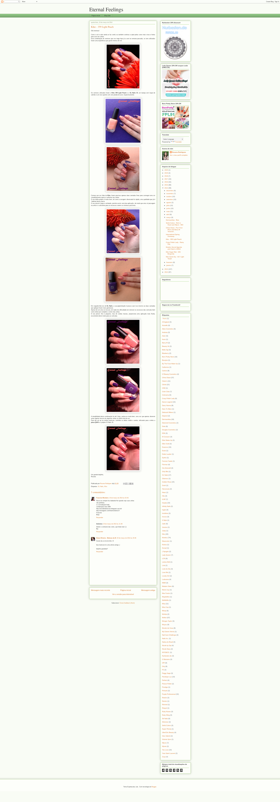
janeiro (169, 265)
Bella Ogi (165, 350)
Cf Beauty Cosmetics (169, 374)
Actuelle (165, 325)
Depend (165, 416)
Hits (163, 496)
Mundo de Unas (167, 628)
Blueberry (165, 353)
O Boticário (166, 659)
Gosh (164, 485)
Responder (99, 517)
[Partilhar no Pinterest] (132, 484)
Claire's (164, 381)
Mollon (164, 617)
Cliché (164, 384)
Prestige (165, 687)
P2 (163, 670)
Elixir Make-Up (167, 440)
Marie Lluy (165, 590)
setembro (169, 199)
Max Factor (166, 593)
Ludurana (165, 579)
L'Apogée (165, 551)
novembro (170, 193)
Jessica (164, 527)
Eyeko (164, 457)
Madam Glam (167, 586)
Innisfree (165, 513)
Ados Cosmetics (167, 329)
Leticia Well (166, 562)
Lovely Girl (165, 576)
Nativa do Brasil (167, 642)
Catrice (164, 371)
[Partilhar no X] (128, 484)
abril (168, 214)
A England (165, 322)
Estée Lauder (166, 454)
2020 (166, 170)
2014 (166, 188)
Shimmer (165, 722)
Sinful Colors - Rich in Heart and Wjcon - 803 (174, 224)
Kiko (105, 486)
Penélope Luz (167, 677)
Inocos (164, 517)
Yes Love (165, 750)
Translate (178, 142)
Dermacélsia (166, 419)
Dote (163, 426)
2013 (166, 269)
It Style (164, 520)
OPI (163, 663)
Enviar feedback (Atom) (127, 603)
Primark (164, 691)
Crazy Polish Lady (168, 398)
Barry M (165, 343)
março (168, 217)
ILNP (163, 499)
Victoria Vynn (166, 739)
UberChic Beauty (168, 732)
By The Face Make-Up (170, 364)
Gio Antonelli (166, 468)
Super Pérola (166, 729)
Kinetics (164, 537)
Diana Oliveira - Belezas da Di (106, 538)
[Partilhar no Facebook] (130, 484)
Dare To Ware (167, 409)
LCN (163, 558)
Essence (165, 447)
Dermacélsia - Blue (172, 220)
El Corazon (166, 437)
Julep (164, 531)
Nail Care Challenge (169, 635)
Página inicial (96, 15)
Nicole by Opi (166, 645)
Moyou (164, 624)
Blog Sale (107, 15)
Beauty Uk (165, 346)
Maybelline (166, 597)
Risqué (164, 708)
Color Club (165, 391)
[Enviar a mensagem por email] (124, 484)
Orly (163, 666)
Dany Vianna (166, 405)
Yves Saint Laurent (168, 753)
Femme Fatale (167, 461)
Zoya (164, 757)
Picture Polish (167, 684)
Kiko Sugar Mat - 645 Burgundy (173, 253)
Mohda (164, 614)
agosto (169, 202)
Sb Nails (165, 718)
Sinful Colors (166, 725)
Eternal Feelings (106, 9)
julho (168, 205)
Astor (164, 336)
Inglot (164, 510)
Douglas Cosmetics (168, 430)
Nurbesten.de (167, 656)
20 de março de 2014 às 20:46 (126, 538)
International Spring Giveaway (172, 235)
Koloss (164, 544)
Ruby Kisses (166, 711)
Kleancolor (165, 541)
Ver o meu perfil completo (179, 155)
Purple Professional (169, 694)
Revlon (164, 701)
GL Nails (100, 486)
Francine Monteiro (102, 498)
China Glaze (166, 377)
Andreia (164, 332)
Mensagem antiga (148, 590)
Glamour (165, 478)
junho (168, 208)
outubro (169, 196)
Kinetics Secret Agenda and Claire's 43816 (174, 248)
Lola (163, 565)
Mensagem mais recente (100, 590)
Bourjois (165, 360)
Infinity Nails (166, 506)
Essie (164, 450)
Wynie (164, 746)
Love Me (165, 572)
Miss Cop (165, 607)
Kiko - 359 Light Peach (174, 239)
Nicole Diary (166, 649)
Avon (164, 339)
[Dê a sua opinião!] (126, 484)
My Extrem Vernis (168, 631)
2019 (166, 173)
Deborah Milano (167, 412)
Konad (164, 548)
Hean (164, 492)
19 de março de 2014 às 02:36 (119, 498)
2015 (166, 185)
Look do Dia (166, 569)
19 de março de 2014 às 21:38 (112, 524)
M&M (164, 583)
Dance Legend (167, 402)
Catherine (165, 367)
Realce (164, 698)
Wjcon (164, 743)
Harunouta (165, 489)
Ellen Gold (165, 444)
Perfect (164, 680)
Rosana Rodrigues (179, 152)
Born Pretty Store (168, 357)
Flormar (165, 464)
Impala (164, 503)
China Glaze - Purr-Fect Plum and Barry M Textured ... (174, 229)
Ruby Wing (166, 715)
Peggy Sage (166, 673)
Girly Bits (165, 471)
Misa (163, 604)
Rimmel (164, 704)
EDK (163, 433)
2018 (166, 176)
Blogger (153, 787)
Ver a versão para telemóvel (123, 594)
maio (168, 211)
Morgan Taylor (167, 621)
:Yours (164, 318)
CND (163, 388)
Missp (164, 611)
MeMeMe (165, 600)
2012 (166, 272)
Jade (163, 524)
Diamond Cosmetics (169, 423)
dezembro (170, 190)
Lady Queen (166, 555)
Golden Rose (166, 482)
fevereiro (169, 262)
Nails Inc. (165, 638)
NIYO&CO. (166, 652)
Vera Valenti (166, 736)
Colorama (165, 395)
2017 (166, 179)
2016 (166, 182)
